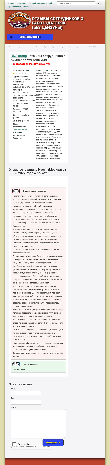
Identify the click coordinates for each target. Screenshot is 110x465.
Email (13, 398)
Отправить (53, 442)
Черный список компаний (40, 3)
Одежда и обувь (20, 129)
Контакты (27, 7)
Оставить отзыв (25, 37)
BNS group (19, 56)
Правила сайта (14, 7)
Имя (13, 389)
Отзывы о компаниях (17, 3)
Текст (13, 407)
